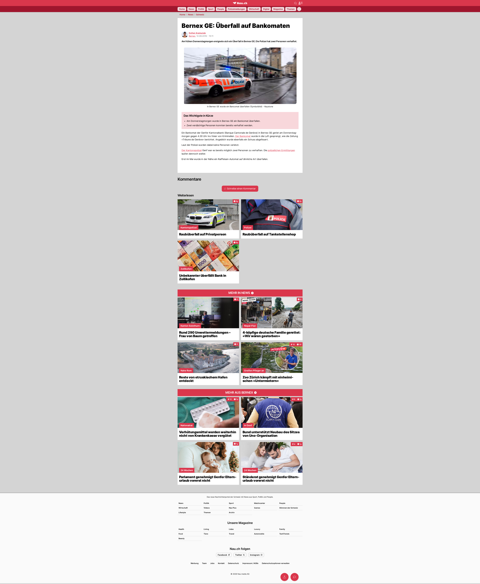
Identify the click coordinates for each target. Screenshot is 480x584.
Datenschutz (233, 563)
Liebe (231, 529)
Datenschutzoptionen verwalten (276, 563)
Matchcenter (259, 503)
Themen (207, 512)
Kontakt (221, 563)
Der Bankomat (243, 136)
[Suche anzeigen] (295, 3)
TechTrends (284, 534)
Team (204, 563)
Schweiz (200, 14)
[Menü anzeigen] (300, 3)
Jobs (212, 563)
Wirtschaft (183, 508)
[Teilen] (284, 577)
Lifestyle (182, 512)
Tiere (206, 534)
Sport (231, 503)
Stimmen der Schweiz (288, 508)
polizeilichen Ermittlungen (281, 150)
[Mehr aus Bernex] (240, 392)
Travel (231, 534)
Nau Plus (232, 508)
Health (181, 529)
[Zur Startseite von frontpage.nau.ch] (240, 3)
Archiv (232, 512)
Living (206, 529)
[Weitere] (299, 9)
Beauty (181, 538)
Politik (206, 503)
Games (257, 508)
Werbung (195, 563)
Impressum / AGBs (250, 563)
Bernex (192, 36)
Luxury (257, 529)
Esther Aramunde (197, 33)
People (282, 503)
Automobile (259, 534)
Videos (207, 508)
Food (181, 534)
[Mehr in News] (240, 293)
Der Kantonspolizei (192, 150)
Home (182, 14)
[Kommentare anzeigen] (295, 577)
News (190, 14)
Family (282, 529)
